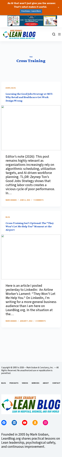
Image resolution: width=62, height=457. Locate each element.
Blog (13, 88)
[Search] (53, 34)
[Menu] (59, 34)
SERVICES (35, 383)
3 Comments (40, 321)
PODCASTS (14, 383)
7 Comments (38, 200)
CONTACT (56, 383)
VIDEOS (25, 383)
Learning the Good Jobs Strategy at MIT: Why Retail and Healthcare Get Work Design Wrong (29, 97)
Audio (8, 88)
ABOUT (46, 383)
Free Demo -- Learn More (31, 11)
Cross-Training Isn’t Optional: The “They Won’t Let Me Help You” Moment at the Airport (30, 226)
